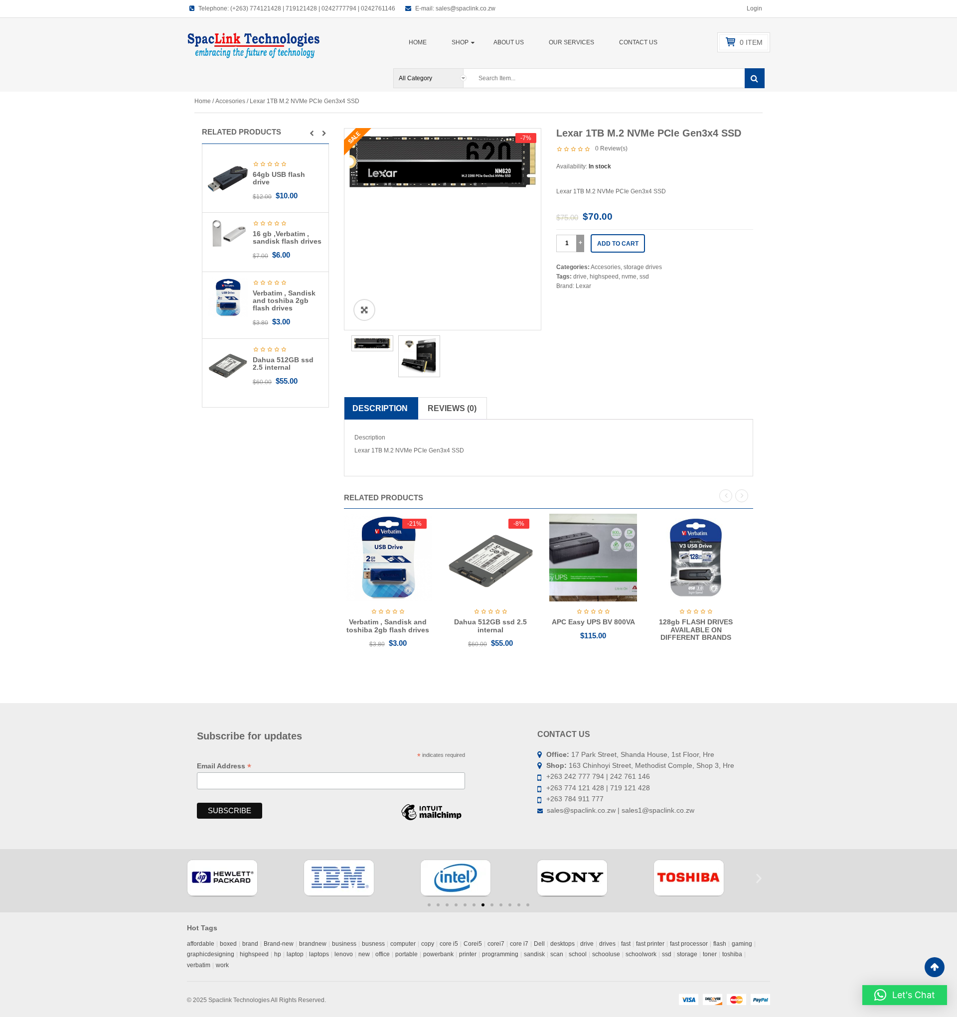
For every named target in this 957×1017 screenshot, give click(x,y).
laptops (319, 954)
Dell (539, 943)
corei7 (495, 943)
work (222, 965)
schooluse (606, 954)
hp (277, 954)
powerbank (438, 954)
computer (403, 943)
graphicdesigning (210, 954)
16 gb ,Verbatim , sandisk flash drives (287, 237)
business (344, 943)
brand (250, 943)
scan (556, 954)
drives (607, 943)
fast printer (650, 943)
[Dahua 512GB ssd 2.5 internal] (228, 363)
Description (380, 408)
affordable (200, 943)
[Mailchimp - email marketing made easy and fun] (431, 820)
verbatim (198, 965)
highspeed (604, 276)
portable (406, 954)
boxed (228, 943)
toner (710, 954)
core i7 (519, 943)
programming (500, 954)
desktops (562, 943)
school (578, 954)
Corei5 (473, 943)
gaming (742, 943)
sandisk (534, 954)
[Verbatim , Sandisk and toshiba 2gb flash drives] (228, 296)
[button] (312, 134)
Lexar (583, 286)
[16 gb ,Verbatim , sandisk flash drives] (228, 233)
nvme (629, 276)
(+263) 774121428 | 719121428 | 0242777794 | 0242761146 (312, 8)
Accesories (230, 101)
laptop (295, 954)
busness (373, 943)
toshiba (732, 954)
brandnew (312, 943)
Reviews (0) (452, 408)
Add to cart (617, 243)
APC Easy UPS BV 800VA (593, 622)
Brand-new (279, 943)
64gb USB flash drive (279, 178)
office (382, 954)
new (364, 954)
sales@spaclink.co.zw (465, 8)
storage (687, 954)
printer (468, 954)
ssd (644, 276)
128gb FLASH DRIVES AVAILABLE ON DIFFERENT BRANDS (696, 629)
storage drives (643, 267)
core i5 (449, 943)
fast (626, 943)
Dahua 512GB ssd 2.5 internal (283, 363)
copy (427, 943)
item (751, 42)
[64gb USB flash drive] (228, 178)
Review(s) (611, 148)
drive (580, 276)
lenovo (343, 954)
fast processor (689, 943)
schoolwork (641, 954)
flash (719, 943)
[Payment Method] (688, 999)
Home (202, 101)
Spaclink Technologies (239, 1000)
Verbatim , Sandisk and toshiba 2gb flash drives (284, 300)
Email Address (224, 766)
